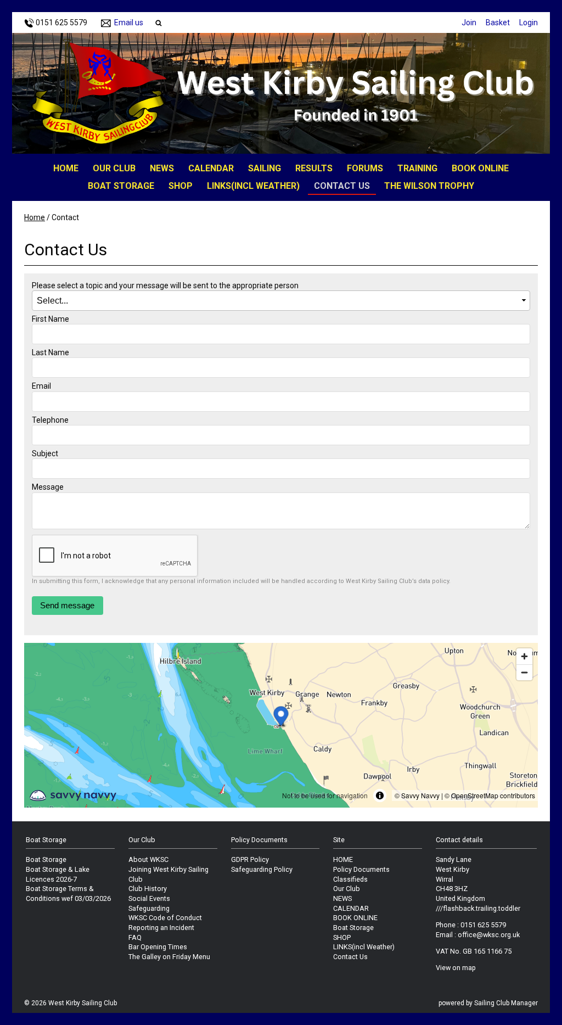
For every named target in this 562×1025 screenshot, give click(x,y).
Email (41, 386)
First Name (50, 319)
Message (48, 487)
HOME (65, 168)
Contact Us (342, 186)
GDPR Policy (250, 859)
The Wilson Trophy (429, 186)
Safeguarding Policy (262, 869)
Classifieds (350, 879)
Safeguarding (149, 908)
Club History (147, 888)
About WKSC (148, 859)
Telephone (50, 420)
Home (34, 217)
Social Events (149, 898)
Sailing (264, 168)
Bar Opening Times (157, 947)
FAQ (135, 937)
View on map (456, 968)
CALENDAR (211, 168)
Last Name (50, 352)
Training (417, 168)
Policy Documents (361, 869)
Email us (128, 22)
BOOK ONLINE (480, 168)
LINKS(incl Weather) (253, 186)
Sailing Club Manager (506, 1003)
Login (528, 22)
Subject (45, 453)
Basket (498, 22)
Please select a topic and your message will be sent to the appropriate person (165, 285)
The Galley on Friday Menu (169, 957)
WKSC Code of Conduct (165, 918)
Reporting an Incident (161, 927)
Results (314, 168)
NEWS (162, 168)
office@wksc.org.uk (489, 935)
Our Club (114, 168)
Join (469, 22)
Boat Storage (121, 186)
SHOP (180, 186)
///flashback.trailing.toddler (478, 908)
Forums (365, 168)
